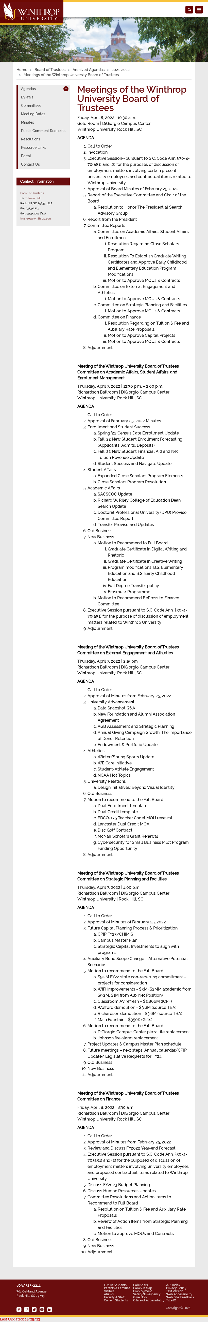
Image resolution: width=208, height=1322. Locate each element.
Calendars (140, 1285)
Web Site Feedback (180, 1297)
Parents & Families (117, 1288)
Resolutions (30, 139)
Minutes (27, 122)
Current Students (116, 1300)
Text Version (174, 1291)
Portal (26, 156)
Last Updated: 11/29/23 (20, 1319)
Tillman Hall (33, 198)
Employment (142, 1291)
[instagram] (26, 1309)
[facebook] (19, 1309)
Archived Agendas (89, 69)
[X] (34, 1309)
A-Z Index (173, 1285)
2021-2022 (121, 69)
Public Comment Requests (43, 131)
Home (21, 69)
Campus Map (142, 1288)
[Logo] (32, 13)
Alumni (109, 1294)
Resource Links (33, 148)
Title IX (171, 1300)
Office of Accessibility (148, 1300)
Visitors (109, 1291)
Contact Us (30, 164)
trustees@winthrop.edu (35, 218)
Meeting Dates (33, 114)
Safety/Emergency (147, 1294)
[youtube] (41, 1309)
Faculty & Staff (114, 1297)
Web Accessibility (179, 1294)
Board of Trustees (49, 69)
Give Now (140, 1297)
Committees (31, 106)
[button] (15, 34)
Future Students (115, 1285)
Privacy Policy (176, 1288)
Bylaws (27, 97)
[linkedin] (49, 1309)
